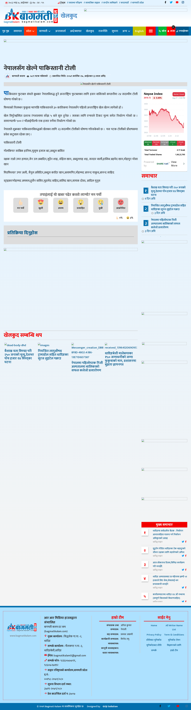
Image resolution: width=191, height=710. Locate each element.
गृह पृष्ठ (5, 31)
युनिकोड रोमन (174, 640)
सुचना (115, 31)
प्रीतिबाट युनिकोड (153, 640)
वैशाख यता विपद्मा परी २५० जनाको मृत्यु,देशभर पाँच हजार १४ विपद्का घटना (165, 193)
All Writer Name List (174, 628)
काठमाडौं (125, 3)
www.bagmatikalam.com (23, 636)
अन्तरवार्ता (60, 31)
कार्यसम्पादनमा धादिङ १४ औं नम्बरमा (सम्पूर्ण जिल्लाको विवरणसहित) (169, 596)
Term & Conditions (174, 635)
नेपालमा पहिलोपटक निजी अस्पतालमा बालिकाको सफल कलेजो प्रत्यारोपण (162, 225)
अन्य (125, 31)
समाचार (18, 31)
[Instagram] (182, 2)
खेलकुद (90, 31)
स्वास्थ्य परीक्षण (75, 3)
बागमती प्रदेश (138, 3)
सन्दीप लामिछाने (110, 3)
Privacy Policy (154, 635)
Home (154, 626)
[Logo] (21, 627)
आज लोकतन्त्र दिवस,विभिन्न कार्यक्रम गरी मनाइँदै (168, 564)
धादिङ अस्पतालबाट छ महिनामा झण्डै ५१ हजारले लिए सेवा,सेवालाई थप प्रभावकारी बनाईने (170, 580)
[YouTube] (177, 2)
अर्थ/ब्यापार (75, 31)
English (139, 31)
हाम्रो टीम (174, 650)
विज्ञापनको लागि (174, 645)
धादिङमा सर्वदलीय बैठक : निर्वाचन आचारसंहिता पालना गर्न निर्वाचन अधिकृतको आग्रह (168, 534)
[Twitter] (171, 2)
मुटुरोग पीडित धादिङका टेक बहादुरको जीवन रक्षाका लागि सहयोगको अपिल (169, 550)
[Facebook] (165, 2)
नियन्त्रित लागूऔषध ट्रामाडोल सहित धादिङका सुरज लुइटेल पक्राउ (168, 209)
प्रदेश (29, 31)
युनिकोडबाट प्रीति (153, 645)
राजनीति (102, 31)
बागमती (43, 31)
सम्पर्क (154, 650)
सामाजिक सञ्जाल (93, 3)
